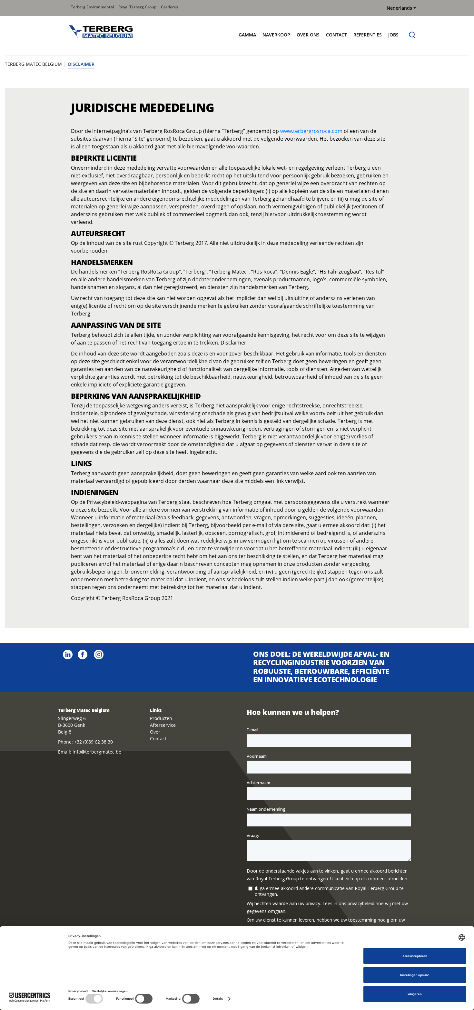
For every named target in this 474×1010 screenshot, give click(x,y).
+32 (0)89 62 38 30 (93, 742)
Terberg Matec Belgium (33, 64)
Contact (158, 738)
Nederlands (399, 8)
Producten (161, 718)
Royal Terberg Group (137, 7)
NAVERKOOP (276, 35)
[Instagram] (99, 653)
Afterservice (163, 725)
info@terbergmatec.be (97, 752)
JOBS (393, 35)
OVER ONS (308, 35)
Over (155, 732)
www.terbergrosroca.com (311, 131)
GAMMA (247, 35)
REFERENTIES (367, 35)
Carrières (169, 7)
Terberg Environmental (92, 7)
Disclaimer (81, 64)
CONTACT (336, 35)
